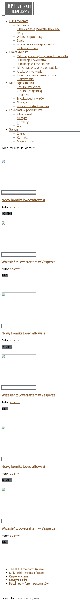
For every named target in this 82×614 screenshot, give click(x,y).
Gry (19, 126)
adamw (15, 207)
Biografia (23, 25)
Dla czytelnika (18, 52)
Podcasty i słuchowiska (33, 106)
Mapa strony (25, 141)
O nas (21, 134)
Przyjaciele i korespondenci (35, 44)
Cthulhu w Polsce (29, 87)
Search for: (9, 598)
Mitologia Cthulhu (21, 83)
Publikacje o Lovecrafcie (33, 64)
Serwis (13, 129)
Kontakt (22, 137)
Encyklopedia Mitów (31, 98)
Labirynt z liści (18, 580)
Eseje (20, 40)
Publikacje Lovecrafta (31, 60)
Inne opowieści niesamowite (36, 75)
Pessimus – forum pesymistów (29, 583)
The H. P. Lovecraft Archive (26, 569)
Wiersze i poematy (30, 37)
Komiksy (23, 122)
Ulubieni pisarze (27, 48)
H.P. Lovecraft (18, 21)
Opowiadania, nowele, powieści (38, 29)
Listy (20, 33)
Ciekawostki (25, 79)
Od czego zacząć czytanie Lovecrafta (42, 56)
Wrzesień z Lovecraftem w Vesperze (28, 262)
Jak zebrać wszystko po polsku (38, 67)
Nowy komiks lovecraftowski (23, 200)
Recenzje (23, 95)
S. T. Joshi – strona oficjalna (26, 572)
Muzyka (22, 118)
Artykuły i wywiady (29, 71)
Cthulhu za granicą (29, 91)
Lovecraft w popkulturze (26, 110)
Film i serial (24, 114)
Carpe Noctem (18, 576)
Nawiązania (25, 102)
